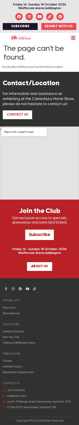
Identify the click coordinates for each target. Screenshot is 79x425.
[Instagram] (29, 16)
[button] (73, 38)
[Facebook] (19, 16)
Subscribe (39, 234)
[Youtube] (39, 16)
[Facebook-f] (6, 289)
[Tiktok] (49, 16)
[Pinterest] (60, 16)
